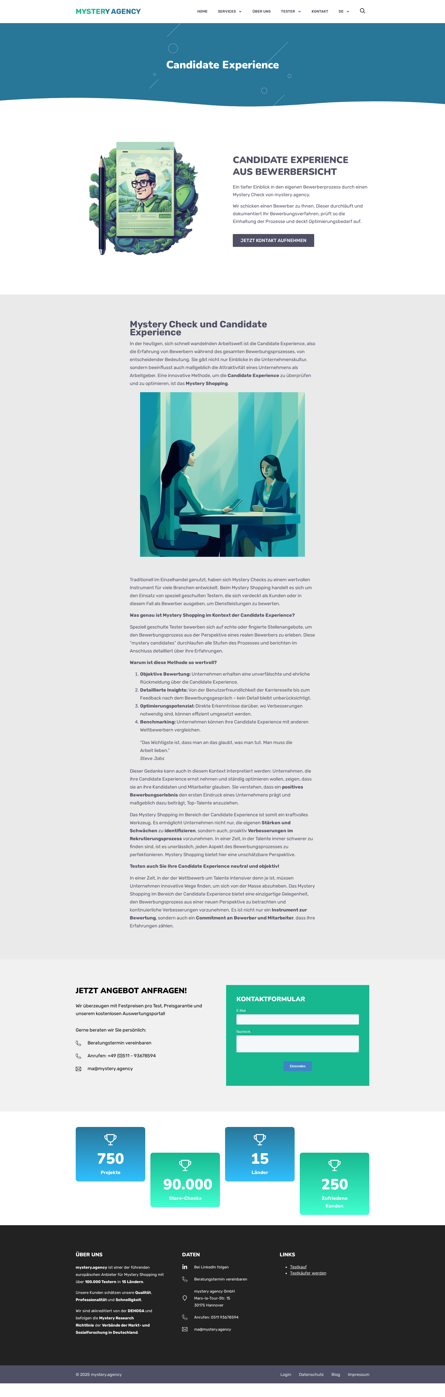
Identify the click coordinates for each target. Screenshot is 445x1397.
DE (341, 11)
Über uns (261, 11)
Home (202, 11)
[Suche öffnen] (362, 10)
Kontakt (320, 11)
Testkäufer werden (308, 1273)
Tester (288, 11)
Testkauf (298, 1266)
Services (227, 11)
